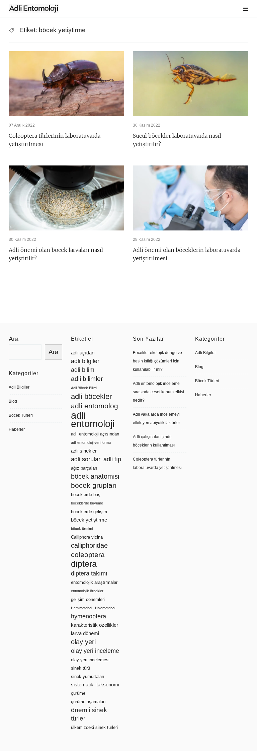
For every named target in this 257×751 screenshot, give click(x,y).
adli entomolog (94, 406)
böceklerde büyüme (87, 503)
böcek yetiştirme (89, 520)
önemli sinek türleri (89, 714)
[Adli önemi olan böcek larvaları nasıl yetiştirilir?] (66, 197)
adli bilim (82, 369)
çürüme (78, 693)
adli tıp (112, 459)
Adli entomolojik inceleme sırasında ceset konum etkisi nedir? (158, 392)
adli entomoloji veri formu (91, 442)
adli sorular (85, 459)
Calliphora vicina (87, 537)
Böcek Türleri (21, 415)
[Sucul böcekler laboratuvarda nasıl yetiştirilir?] (190, 83)
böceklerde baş (85, 494)
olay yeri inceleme (95, 650)
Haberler (17, 429)
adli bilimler (87, 378)
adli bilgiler (85, 361)
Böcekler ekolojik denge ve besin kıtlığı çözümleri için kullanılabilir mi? (157, 361)
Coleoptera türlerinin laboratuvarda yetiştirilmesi (54, 139)
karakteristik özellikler (94, 625)
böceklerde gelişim (89, 511)
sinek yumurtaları (87, 676)
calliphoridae (89, 545)
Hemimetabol (81, 608)
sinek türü (80, 668)
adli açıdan (82, 352)
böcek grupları (94, 485)
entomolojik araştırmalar (94, 582)
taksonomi (107, 684)
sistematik (82, 684)
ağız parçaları (84, 468)
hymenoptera (88, 616)
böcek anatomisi (95, 476)
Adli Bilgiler (19, 387)
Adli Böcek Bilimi (84, 388)
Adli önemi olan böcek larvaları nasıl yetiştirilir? (56, 254)
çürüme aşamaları (88, 701)
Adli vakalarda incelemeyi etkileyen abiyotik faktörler (156, 418)
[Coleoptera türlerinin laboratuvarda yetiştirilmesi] (66, 83)
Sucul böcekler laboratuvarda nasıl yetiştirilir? (177, 139)
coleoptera (88, 554)
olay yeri (83, 641)
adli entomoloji (92, 419)
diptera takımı (89, 573)
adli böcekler (91, 396)
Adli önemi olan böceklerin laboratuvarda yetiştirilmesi (186, 254)
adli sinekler (84, 451)
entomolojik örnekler (87, 591)
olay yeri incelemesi (90, 659)
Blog (13, 401)
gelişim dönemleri (88, 599)
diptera (84, 564)
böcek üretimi (82, 529)
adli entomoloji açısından (95, 433)
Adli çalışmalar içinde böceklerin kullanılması (154, 441)
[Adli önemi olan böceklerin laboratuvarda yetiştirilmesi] (190, 197)
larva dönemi (85, 633)
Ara (14, 338)
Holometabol (105, 608)
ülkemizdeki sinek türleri (94, 727)
